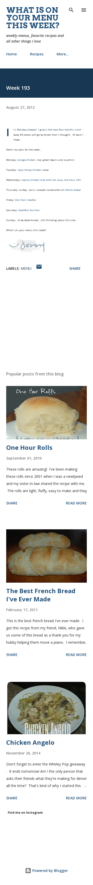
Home (11, 54)
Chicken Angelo (30, 742)
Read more (76, 503)
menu (26, 268)
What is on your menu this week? (33, 17)
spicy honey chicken (30, 170)
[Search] (71, 9)
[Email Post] (39, 268)
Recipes (36, 54)
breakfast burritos (29, 210)
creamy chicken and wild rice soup (42, 180)
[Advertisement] (46, 323)
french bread (73, 190)
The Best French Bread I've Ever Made (40, 594)
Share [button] (75, 268)
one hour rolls (72, 180)
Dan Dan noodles (25, 200)
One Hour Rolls (29, 447)
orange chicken (26, 160)
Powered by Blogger (49, 870)
